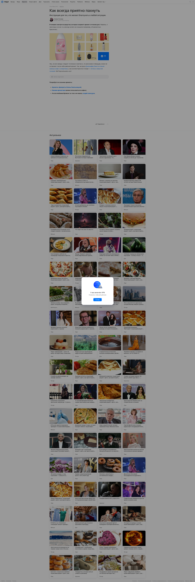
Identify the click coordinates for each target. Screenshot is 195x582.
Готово (97, 299)
